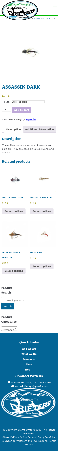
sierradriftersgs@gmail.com (31, 386)
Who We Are (29, 348)
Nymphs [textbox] (8, 329)
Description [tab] (13, 129)
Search (7, 306)
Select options (13, 211)
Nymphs (31, 119)
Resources (29, 359)
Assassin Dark (42, 18)
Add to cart (21, 109)
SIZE (7, 101)
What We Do (29, 354)
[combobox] (9, 328)
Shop (29, 364)
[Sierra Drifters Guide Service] (19, 19)
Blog (27, 369)
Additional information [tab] (39, 129)
